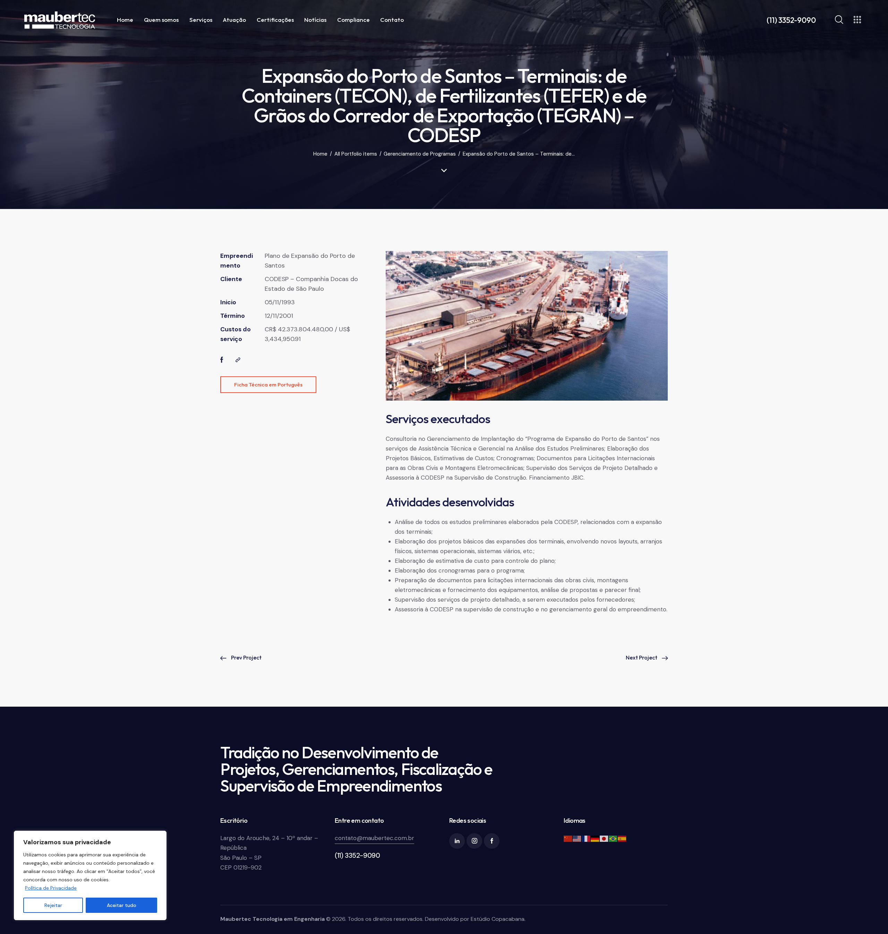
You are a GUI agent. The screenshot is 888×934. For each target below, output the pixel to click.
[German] (595, 838)
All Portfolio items (355, 154)
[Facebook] (221, 360)
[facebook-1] (492, 841)
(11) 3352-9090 (357, 855)
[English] (577, 838)
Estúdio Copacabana (497, 919)
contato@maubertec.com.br (374, 838)
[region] (90, 875)
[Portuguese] (613, 838)
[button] (238, 360)
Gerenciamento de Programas (420, 154)
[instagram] (474, 841)
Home (320, 154)
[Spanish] (622, 838)
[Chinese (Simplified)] (568, 838)
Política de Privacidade (51, 888)
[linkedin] (457, 841)
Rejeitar (53, 905)
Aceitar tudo (121, 905)
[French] (586, 838)
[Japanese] (604, 838)
